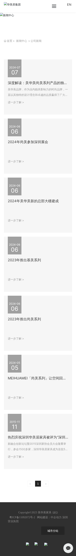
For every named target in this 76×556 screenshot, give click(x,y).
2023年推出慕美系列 (24, 260)
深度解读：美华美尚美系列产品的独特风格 (37, 84)
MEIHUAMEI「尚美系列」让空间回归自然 (37, 380)
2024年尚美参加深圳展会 (28, 142)
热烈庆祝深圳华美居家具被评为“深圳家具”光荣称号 (36, 439)
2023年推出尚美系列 (24, 319)
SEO (55, 512)
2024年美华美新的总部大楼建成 (33, 201)
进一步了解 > (16, 102)
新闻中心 (21, 40)
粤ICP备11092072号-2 (22, 517)
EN (69, 4)
